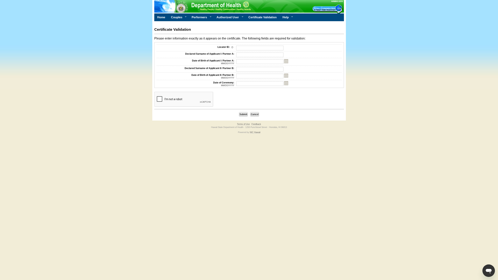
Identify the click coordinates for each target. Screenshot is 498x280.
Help (284, 17)
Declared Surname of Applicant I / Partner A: (209, 53)
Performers (198, 17)
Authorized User (226, 17)
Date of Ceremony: (223, 84)
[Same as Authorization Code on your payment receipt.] (232, 47)
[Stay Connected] (328, 9)
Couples (175, 17)
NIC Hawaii (255, 132)
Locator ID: (223, 47)
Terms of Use (243, 124)
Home (161, 17)
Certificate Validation (262, 17)
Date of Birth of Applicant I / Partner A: (213, 62)
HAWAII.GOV (337, 1)
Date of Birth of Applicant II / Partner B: (212, 76)
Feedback (256, 124)
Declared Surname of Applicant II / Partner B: (209, 68)
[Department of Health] (230, 6)
